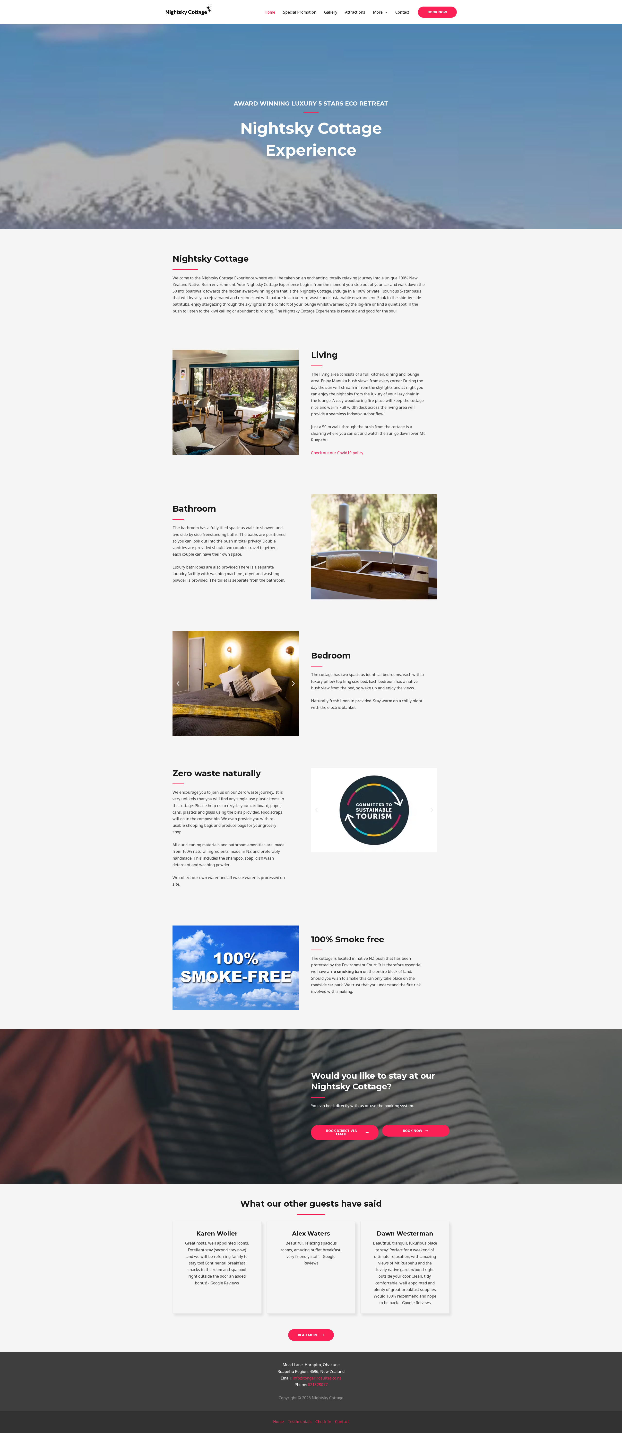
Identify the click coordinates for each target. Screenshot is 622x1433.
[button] (437, 12)
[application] (385, 12)
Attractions (355, 12)
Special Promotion (299, 12)
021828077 (318, 1384)
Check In (323, 1421)
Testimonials (299, 1421)
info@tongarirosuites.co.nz (317, 1378)
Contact (402, 12)
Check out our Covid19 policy (337, 452)
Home (270, 12)
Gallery (330, 12)
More (378, 12)
